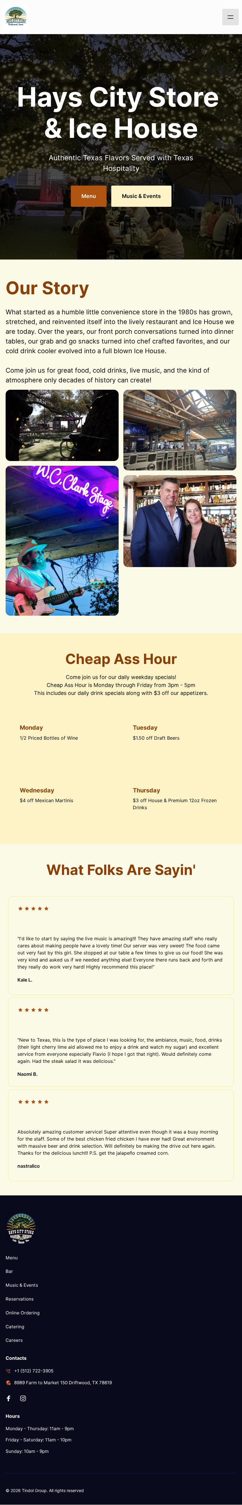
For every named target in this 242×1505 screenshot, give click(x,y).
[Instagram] (25, 1398)
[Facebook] (11, 1398)
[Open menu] (230, 17)
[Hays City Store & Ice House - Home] (15, 16)
